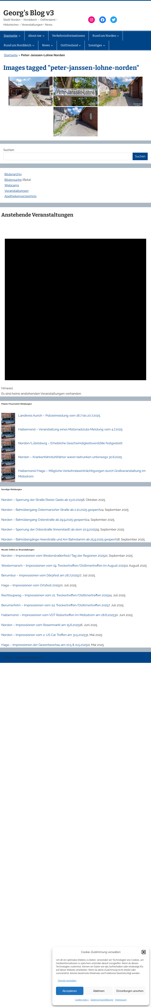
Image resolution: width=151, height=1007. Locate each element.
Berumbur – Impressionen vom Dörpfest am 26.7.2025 (39, 575)
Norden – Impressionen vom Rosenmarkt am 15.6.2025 (40, 625)
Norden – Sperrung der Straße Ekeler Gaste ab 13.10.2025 (42, 500)
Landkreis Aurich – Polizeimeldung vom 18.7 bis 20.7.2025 (59, 415)
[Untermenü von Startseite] (19, 36)
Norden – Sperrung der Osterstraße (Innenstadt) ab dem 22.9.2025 (48, 529)
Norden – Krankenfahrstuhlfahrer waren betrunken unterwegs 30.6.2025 (70, 457)
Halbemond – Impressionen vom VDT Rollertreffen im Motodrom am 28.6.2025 (57, 615)
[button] (143, 952)
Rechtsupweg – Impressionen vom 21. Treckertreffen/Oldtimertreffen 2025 (55, 595)
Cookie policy (82, 1000)
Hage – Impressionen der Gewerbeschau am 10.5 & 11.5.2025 (44, 645)
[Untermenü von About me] (43, 36)
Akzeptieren (69, 990)
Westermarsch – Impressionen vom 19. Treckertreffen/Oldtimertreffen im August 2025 (63, 565)
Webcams (11, 185)
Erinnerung (130, 657)
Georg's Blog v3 (28, 13)
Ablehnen (98, 990)
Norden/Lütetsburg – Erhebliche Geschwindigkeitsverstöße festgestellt (70, 443)
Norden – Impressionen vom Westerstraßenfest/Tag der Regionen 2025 (53, 555)
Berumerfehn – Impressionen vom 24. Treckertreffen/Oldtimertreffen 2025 (54, 605)
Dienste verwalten (67, 980)
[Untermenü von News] (52, 45)
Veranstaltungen (16, 191)
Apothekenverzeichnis (20, 196)
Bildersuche (13, 180)
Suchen (8, 150)
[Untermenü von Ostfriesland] (80, 45)
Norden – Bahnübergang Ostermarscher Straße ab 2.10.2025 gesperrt (50, 510)
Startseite (11, 55)
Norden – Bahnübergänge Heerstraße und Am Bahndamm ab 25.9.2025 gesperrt (59, 539)
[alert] (75, 308)
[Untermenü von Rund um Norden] (118, 36)
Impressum (121, 1000)
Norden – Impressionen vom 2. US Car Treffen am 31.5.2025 (43, 635)
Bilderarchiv (13, 174)
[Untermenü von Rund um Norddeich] (33, 45)
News (117, 657)
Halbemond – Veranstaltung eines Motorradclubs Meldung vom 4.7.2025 (70, 429)
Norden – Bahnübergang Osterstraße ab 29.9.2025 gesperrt (43, 519)
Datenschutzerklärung (102, 1000)
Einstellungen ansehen (129, 990)
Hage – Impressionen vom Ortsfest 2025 (30, 585)
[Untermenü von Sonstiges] (104, 45)
